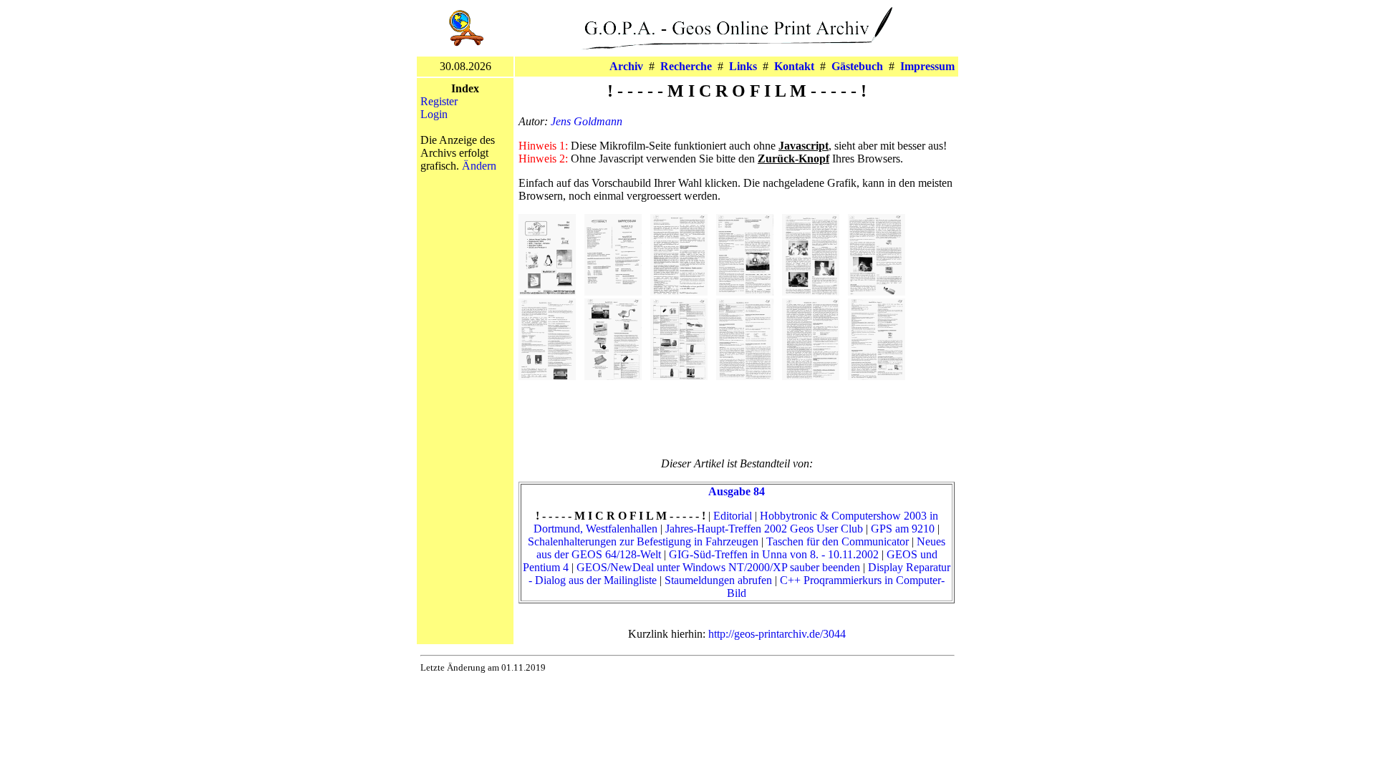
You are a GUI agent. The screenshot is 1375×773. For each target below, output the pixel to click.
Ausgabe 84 (736, 491)
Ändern (479, 166)
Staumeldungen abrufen (718, 580)
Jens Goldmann (586, 121)
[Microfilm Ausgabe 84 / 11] (810, 376)
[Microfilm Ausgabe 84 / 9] (679, 376)
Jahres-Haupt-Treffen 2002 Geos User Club (764, 528)
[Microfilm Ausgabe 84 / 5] (810, 292)
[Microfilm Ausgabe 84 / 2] (613, 292)
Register (439, 101)
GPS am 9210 (903, 528)
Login (434, 114)
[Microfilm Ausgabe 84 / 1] (547, 292)
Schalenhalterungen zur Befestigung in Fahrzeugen (643, 541)
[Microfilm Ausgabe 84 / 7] (547, 376)
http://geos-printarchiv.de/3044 (777, 634)
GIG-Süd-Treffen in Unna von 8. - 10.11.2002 (774, 554)
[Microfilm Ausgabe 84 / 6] (876, 292)
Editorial (732, 516)
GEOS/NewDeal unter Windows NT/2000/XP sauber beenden (718, 567)
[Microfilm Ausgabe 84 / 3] (679, 292)
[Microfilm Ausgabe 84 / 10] (744, 376)
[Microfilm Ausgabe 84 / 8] (613, 376)
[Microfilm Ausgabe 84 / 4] (744, 292)
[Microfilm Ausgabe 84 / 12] (876, 376)
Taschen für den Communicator (837, 541)
